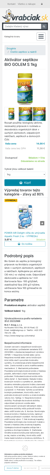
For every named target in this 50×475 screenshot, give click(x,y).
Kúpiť (26, 182)
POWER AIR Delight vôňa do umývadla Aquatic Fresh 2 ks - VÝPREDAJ (24, 234)
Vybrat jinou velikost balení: (19, 169)
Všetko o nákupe (26, 4)
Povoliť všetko (13, 468)
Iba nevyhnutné (30, 468)
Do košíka (26, 243)
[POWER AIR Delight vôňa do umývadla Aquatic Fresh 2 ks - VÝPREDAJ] (25, 217)
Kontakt (12, 4)
